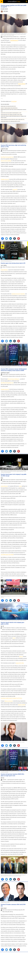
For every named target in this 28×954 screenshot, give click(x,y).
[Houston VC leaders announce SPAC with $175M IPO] (14, 891)
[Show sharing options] (26, 594)
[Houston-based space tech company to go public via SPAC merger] (14, 462)
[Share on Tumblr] (14, 238)
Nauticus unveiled (21, 704)
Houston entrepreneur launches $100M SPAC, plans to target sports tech (12, 774)
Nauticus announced (9, 701)
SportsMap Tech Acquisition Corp (7, 157)
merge (20, 486)
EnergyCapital (13, 101)
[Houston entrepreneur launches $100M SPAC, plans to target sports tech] (14, 760)
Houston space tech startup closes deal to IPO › (8, 106)
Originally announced (5, 179)
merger (14, 637)
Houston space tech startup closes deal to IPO (13, 263)
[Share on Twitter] (6, 238)
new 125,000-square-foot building (7, 554)
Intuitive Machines (4, 269)
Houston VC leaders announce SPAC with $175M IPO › (9, 108)
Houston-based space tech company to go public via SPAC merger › (11, 114)
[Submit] (26, 1)
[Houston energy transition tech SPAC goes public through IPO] (14, 23)
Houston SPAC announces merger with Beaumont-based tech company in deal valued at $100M (14, 369)
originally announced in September (18, 293)
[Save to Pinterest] (18, 238)
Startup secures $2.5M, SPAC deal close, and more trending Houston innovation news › (13, 110)
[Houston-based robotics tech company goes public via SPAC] (14, 611)
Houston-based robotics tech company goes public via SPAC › (10, 121)
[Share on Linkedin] (10, 238)
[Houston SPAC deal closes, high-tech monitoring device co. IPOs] (14, 133)
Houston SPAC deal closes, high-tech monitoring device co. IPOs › (11, 113)
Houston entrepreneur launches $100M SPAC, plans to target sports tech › (13, 119)
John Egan (5, 11)
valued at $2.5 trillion (20, 663)
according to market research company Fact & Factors (11, 698)
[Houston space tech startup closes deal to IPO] (14, 250)
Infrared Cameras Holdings (6, 160)
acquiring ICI (15, 189)
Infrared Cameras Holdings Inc (13, 379)
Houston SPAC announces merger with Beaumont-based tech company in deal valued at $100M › (13, 117)
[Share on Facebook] (2, 238)
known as (21, 656)
